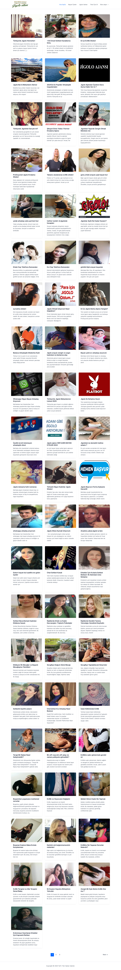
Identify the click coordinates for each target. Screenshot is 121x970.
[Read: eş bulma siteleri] (26, 294)
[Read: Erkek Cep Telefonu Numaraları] (26, 252)
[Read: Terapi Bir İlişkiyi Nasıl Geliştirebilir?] (26, 740)
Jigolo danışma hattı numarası (25, 487)
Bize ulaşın (103, 4)
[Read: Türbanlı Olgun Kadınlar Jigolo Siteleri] (60, 472)
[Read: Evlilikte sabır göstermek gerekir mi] (94, 740)
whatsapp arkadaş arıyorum (24, 531)
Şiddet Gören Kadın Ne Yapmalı (93, 799)
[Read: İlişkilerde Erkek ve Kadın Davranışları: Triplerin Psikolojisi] (60, 606)
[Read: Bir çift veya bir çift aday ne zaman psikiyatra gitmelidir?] (60, 740)
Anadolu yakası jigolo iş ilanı (92, 531)
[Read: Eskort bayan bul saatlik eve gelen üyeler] (26, 558)
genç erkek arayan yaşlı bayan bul (94, 175)
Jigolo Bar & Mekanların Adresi (25, 85)
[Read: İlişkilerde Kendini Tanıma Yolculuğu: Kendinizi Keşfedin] (94, 606)
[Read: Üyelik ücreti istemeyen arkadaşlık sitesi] (26, 428)
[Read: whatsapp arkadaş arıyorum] (26, 516)
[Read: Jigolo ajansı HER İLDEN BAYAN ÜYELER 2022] (60, 428)
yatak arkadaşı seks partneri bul (25, 221)
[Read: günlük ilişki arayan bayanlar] (94, 252)
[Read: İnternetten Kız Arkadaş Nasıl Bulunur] (60, 694)
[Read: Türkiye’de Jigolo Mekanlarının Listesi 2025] (60, 384)
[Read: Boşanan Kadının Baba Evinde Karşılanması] (26, 830)
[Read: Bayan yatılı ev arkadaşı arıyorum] (94, 338)
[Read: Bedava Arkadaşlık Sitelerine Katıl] (26, 338)
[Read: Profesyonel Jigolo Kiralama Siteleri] (26, 160)
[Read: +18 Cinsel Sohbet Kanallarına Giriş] (60, 26)
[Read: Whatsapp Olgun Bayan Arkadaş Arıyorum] (26, 384)
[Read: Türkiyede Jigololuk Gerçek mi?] (26, 114)
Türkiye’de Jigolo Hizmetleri (24, 41)
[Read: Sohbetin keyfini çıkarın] (26, 694)
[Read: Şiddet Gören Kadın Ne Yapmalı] (94, 784)
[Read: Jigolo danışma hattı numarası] (26, 472)
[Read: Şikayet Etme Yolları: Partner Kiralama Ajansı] (60, 114)
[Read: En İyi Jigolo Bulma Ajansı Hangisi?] (94, 294)
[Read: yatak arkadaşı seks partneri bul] (26, 206)
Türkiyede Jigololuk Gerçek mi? (25, 129)
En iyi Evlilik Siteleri (88, 41)
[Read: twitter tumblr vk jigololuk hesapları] (60, 206)
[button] (108, 4)
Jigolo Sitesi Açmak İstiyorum (58, 531)
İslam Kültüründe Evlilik (90, 709)
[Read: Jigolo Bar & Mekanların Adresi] (26, 70)
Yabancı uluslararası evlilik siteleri (60, 175)
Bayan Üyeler (72, 4)
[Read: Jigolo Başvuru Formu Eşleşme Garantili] (94, 472)
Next (105, 954)
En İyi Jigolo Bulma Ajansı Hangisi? (94, 309)
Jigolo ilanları (83, 4)
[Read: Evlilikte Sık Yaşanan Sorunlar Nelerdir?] (94, 830)
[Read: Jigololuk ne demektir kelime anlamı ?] (94, 428)
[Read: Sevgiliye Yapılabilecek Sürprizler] (94, 650)
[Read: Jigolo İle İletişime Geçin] (94, 384)
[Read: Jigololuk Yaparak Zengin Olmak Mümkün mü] (94, 114)
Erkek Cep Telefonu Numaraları (25, 267)
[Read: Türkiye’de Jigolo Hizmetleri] (26, 26)
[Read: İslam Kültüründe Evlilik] (94, 694)
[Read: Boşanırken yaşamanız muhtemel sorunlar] (26, 784)
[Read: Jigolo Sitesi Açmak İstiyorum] (60, 516)
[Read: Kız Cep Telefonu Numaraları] (60, 252)
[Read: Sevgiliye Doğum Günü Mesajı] (60, 650)
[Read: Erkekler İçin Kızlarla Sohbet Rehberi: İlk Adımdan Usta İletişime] (94, 558)
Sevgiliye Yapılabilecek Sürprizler (94, 665)
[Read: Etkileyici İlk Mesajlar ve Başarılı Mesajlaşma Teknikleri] (26, 650)
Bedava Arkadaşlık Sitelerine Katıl (26, 353)
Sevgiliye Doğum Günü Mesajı (58, 665)
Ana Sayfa (62, 4)
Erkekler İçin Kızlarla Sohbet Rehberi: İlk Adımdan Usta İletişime (92, 575)
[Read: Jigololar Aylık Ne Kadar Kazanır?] (94, 206)
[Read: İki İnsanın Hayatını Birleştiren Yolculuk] (60, 874)
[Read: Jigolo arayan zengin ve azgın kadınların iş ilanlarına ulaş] (60, 338)
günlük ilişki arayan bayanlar (92, 267)
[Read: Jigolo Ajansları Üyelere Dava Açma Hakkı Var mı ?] (94, 70)
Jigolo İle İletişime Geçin (90, 399)
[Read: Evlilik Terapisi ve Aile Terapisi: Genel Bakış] (26, 874)
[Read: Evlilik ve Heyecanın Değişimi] (60, 784)
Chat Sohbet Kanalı (54, 573)
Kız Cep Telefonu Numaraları (58, 267)
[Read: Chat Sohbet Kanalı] (60, 558)
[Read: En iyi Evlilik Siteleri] (94, 26)
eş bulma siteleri (19, 309)
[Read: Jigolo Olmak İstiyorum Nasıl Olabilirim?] (60, 294)
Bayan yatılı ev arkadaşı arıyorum (94, 353)
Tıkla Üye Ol (94, 4)
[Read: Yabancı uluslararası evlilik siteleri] (60, 160)
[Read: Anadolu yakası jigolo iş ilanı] (94, 516)
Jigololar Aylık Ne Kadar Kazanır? (94, 221)
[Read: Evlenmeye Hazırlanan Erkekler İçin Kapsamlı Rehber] (26, 918)
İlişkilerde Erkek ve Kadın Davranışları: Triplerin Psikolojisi (59, 622)
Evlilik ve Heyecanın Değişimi (58, 799)
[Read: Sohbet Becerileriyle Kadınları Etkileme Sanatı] (26, 606)
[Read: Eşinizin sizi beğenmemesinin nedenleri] (60, 830)
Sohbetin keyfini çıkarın (22, 709)
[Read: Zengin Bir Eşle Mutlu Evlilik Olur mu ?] (94, 874)
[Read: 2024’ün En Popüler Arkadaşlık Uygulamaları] (60, 70)
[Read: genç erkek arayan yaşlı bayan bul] (94, 160)
